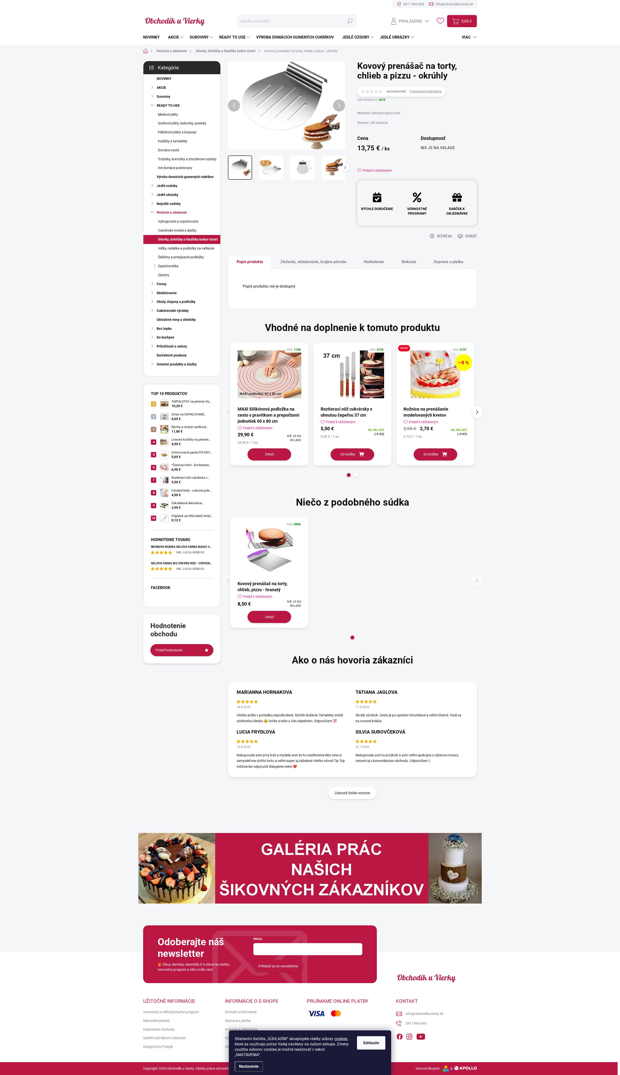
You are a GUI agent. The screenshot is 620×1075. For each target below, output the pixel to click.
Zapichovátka (168, 266)
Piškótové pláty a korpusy (177, 132)
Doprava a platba (238, 1021)
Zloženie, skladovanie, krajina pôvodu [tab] (313, 261)
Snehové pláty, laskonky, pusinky (182, 123)
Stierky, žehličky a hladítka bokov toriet (188, 239)
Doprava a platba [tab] (448, 261)
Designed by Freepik (158, 1047)
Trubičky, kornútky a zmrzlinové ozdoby (187, 159)
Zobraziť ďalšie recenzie (352, 793)
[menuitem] (153, 37)
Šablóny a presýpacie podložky (181, 257)
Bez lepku (164, 329)
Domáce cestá (168, 150)
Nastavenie (249, 1066)
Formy (161, 284)
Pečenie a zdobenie (172, 212)
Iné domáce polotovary (175, 168)
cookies (340, 1038)
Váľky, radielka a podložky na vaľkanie (186, 248)
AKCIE (161, 87)
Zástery (163, 275)
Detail (269, 454)
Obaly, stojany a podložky (176, 302)
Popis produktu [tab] (250, 261)
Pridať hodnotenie (168, 650)
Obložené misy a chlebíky (176, 320)
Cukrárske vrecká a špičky (177, 230)
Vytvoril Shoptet (428, 1068)
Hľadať (350, 21)
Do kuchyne (165, 337)
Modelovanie (167, 293)
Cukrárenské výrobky (173, 311)
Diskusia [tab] (409, 261)
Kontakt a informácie (240, 1012)
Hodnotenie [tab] (374, 261)
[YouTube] (420, 1035)
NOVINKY (164, 79)
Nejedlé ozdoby (169, 204)
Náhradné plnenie (156, 1021)
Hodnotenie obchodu (159, 1029)
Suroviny (163, 96)
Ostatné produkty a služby (177, 364)
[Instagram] (409, 1035)
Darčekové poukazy (171, 355)
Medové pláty (168, 114)
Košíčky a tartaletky (172, 141)
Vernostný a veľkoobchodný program (171, 1012)
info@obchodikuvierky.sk (424, 1014)
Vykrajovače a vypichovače (178, 221)
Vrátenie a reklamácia (241, 1029)
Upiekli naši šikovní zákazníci (164, 1038)
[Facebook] (399, 1035)
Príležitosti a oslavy (172, 346)
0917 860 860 (416, 1023)
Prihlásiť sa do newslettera (278, 966)
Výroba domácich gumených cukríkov (185, 177)
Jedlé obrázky (167, 195)
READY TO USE (168, 105)
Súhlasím (371, 1043)
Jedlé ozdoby (167, 186)
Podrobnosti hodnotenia (426, 91)
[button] (348, 475)
